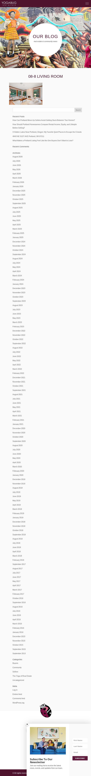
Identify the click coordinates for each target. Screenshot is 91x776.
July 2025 (16, 212)
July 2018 (16, 543)
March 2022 (17, 369)
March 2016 (17, 624)
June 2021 (17, 403)
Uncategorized (18, 680)
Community (17, 667)
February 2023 (18, 327)
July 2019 (16, 492)
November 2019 (19, 484)
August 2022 (18, 348)
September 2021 (19, 390)
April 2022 (17, 365)
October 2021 (18, 386)
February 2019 (18, 513)
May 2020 (16, 458)
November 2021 (19, 382)
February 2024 (18, 280)
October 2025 (18, 199)
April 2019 (17, 505)
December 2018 (19, 522)
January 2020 (18, 475)
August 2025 (18, 208)
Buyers (15, 663)
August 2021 (18, 394)
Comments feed (19, 698)
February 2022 (18, 373)
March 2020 (17, 467)
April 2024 (17, 271)
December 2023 (19, 288)
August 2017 (18, 569)
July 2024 (16, 263)
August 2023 (18, 305)
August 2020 (18, 445)
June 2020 (17, 454)
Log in (15, 690)
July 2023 (16, 310)
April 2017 (17, 585)
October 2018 (18, 530)
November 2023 (19, 292)
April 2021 (17, 411)
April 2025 (17, 225)
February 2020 (18, 471)
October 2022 (18, 339)
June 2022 (17, 356)
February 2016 (18, 628)
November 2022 (19, 335)
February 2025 (18, 233)
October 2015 (18, 645)
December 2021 (19, 377)
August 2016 (18, 607)
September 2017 (19, 564)
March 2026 (17, 178)
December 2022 (19, 331)
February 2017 (18, 594)
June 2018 (17, 547)
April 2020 (17, 462)
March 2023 (17, 322)
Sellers (15, 672)
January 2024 (18, 284)
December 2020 (19, 428)
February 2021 (18, 420)
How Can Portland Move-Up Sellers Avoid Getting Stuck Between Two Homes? (44, 120)
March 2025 (17, 229)
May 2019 (16, 501)
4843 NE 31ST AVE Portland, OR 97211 (28, 136)
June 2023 (17, 314)
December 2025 (19, 191)
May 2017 (16, 581)
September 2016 (19, 602)
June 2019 (17, 496)
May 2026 (16, 169)
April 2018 (17, 551)
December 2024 (19, 242)
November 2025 (19, 195)
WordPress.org (18, 703)
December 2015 (19, 636)
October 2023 (18, 297)
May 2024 (16, 267)
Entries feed (17, 694)
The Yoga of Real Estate (22, 676)
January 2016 (18, 632)
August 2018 (18, 539)
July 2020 (16, 450)
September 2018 (19, 535)
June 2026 (17, 165)
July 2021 (16, 399)
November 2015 (19, 641)
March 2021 (17, 416)
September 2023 (19, 301)
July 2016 (16, 611)
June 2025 (17, 216)
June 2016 (17, 615)
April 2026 (17, 174)
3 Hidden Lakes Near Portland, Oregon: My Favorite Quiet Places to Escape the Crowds (47, 132)
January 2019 (18, 518)
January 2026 (18, 186)
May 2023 (16, 318)
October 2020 (18, 437)
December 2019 (19, 479)
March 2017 (17, 590)
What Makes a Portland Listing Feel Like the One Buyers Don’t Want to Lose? (43, 140)
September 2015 (19, 649)
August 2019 (18, 488)
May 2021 (16, 407)
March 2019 (17, 509)
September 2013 (19, 653)
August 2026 (18, 157)
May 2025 (16, 220)
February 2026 (18, 182)
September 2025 (19, 203)
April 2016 (17, 619)
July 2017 (16, 573)
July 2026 (16, 161)
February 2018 (18, 560)
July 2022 (16, 352)
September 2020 (19, 441)
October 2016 (18, 598)
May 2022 (16, 360)
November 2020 (19, 433)
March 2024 (17, 276)
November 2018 (19, 526)
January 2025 (18, 237)
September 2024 (19, 254)
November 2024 (19, 246)
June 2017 (17, 577)
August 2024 (18, 259)
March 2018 (17, 556)
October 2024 (18, 250)
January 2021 (18, 424)
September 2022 (19, 343)
